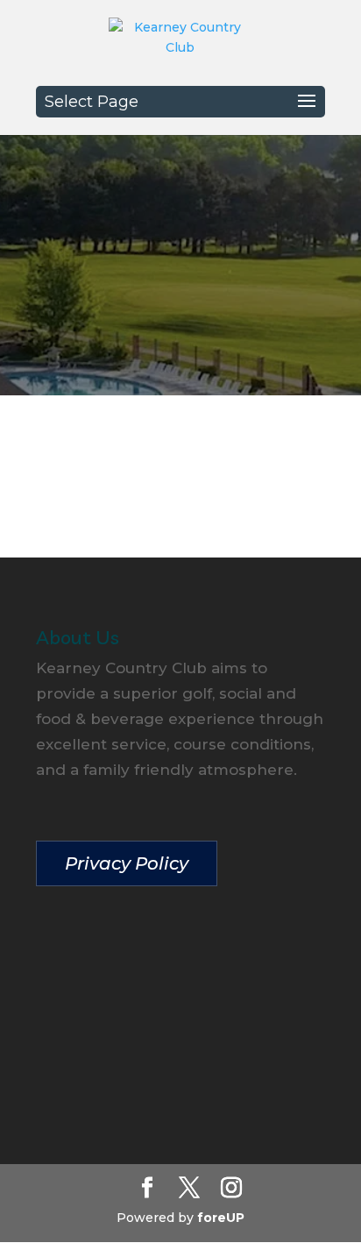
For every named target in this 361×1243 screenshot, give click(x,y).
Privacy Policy (126, 863)
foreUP (220, 1217)
